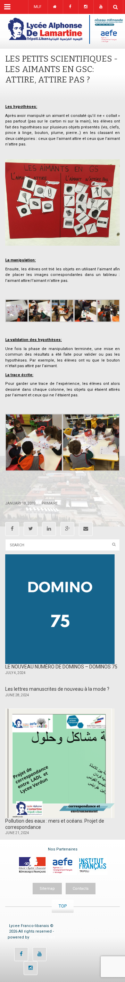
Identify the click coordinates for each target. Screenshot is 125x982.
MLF (37, 7)
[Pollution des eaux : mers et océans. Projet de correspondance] (60, 763)
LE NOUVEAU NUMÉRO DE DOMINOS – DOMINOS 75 (61, 667)
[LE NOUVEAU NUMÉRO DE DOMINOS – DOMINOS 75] (60, 609)
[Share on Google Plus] (67, 529)
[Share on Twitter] (31, 529)
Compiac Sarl (42, 937)
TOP (63, 906)
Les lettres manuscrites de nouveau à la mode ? (57, 689)
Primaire (50, 503)
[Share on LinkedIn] (49, 529)
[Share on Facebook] (12, 529)
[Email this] (86, 529)
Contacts (81, 888)
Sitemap (47, 888)
